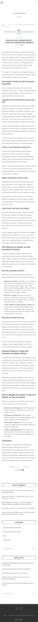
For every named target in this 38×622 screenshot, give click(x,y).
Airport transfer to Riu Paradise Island (12, 512)
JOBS (4, 536)
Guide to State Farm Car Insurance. (26, 508)
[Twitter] (20, 17)
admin (22, 45)
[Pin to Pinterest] (21, 470)
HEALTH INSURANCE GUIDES (12, 527)
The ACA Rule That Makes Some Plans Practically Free (16, 569)
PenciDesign (31, 615)
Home (3, 24)
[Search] (36, 3)
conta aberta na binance (8, 496)
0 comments (26, 467)
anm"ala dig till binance (8, 490)
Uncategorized (7, 540)
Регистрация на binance (8, 508)
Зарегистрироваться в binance (10, 502)
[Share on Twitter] (19, 470)
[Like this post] (14, 470)
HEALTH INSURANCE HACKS (12, 532)
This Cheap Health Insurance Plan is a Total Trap (15, 573)
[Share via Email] (23, 470)
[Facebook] (17, 17)
